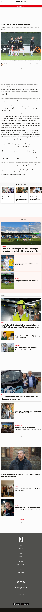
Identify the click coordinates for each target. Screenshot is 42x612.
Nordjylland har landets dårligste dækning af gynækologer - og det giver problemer (28, 336)
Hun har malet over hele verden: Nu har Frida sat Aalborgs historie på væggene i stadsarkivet (28, 411)
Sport (35, 4)
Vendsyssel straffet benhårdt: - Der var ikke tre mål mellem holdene (26, 281)
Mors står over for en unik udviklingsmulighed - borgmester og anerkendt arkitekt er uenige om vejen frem (28, 428)
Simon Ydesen (6, 63)
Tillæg (21, 577)
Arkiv (21, 569)
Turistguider (21, 575)
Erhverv (21, 4)
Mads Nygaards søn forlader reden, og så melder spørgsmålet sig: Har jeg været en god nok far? (25, 348)
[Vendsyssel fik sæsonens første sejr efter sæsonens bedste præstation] (7, 263)
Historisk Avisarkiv (21, 567)
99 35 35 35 (22, 588)
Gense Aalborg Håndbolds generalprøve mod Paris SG (7, 197)
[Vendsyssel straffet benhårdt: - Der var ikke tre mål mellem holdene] (7, 280)
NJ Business (21, 548)
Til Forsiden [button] (21, 519)
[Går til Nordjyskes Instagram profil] (21, 582)
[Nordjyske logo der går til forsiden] (21, 1)
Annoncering (21, 556)
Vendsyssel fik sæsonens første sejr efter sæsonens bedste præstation (26, 263)
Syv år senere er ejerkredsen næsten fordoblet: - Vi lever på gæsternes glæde (27, 489)
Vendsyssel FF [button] (5, 21)
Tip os (21, 545)
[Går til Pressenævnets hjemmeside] (21, 593)
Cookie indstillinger (21, 610)
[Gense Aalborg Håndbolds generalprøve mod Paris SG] (8, 190)
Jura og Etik (21, 561)
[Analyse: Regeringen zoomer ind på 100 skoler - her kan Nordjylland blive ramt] (21, 458)
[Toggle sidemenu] (40, 1)
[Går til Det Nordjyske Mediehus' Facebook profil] (18, 582)
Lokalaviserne (21, 572)
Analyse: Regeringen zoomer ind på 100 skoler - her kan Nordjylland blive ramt (20, 475)
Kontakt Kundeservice (21, 564)
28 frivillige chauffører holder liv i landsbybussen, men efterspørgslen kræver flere (20, 398)
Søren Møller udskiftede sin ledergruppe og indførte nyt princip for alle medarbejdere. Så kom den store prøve (20, 326)
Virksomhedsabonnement (21, 550)
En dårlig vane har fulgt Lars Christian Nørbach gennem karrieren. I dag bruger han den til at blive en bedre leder (27, 508)
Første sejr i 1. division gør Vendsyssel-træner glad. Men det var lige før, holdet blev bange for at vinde (20, 250)
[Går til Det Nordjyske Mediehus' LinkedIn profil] (24, 582)
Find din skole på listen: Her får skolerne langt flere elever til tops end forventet (35, 198)
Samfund (7, 4)
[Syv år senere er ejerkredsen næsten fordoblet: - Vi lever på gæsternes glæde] (7, 488)
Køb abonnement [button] (21, 6)
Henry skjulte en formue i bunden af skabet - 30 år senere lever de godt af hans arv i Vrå (21, 198)
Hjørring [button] (13, 180)
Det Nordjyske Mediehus (22, 586)
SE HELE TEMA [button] (21, 290)
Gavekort (21, 553)
